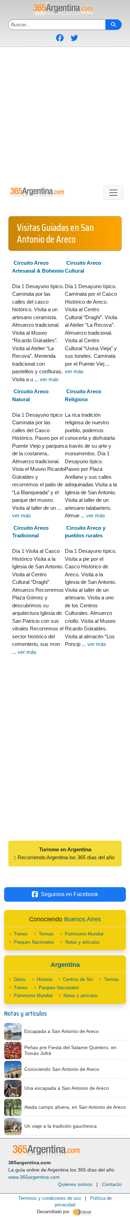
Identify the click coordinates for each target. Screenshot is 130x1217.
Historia (44, 979)
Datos (20, 979)
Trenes (21, 933)
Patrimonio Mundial (84, 933)
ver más (49, 379)
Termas (46, 933)
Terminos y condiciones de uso (49, 1198)
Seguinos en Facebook (69, 894)
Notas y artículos (82, 942)
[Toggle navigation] (113, 193)
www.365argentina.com (34, 1177)
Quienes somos (75, 1184)
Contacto (112, 1184)
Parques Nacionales (34, 942)
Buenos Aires (82, 919)
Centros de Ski (78, 979)
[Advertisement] (65, 115)
